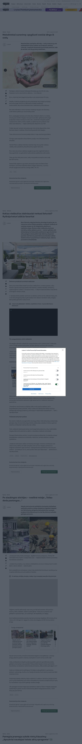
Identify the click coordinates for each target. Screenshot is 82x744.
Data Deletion (34, 393)
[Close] (63, 350)
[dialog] (41, 372)
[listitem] (41, 367)
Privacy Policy (48, 393)
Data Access (41, 393)
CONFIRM (31, 389)
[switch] (57, 370)
